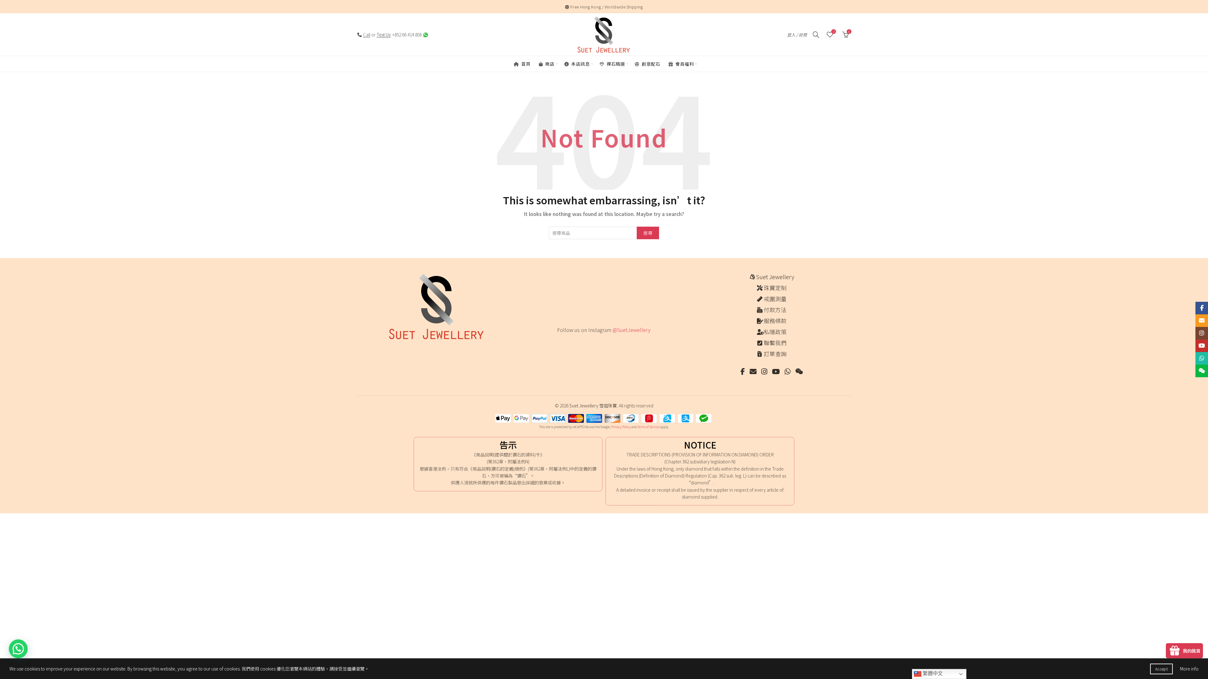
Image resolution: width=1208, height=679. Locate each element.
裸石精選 (615, 64)
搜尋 (647, 233)
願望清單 (834, 32)
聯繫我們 (775, 343)
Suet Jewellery (775, 277)
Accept (1161, 668)
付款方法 (775, 310)
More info (1189, 668)
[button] (18, 648)
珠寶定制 (775, 288)
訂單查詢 (775, 354)
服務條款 (775, 321)
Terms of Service (648, 426)
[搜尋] (816, 34)
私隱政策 (775, 332)
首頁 (525, 64)
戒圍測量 (775, 299)
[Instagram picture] (559, 343)
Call (366, 34)
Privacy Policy (621, 426)
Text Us (383, 34)
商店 (549, 64)
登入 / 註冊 (797, 35)
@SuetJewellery (631, 330)
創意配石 (650, 64)
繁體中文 (932, 673)
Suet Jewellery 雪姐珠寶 (593, 405)
